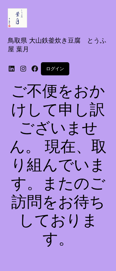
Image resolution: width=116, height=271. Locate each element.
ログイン (55, 68)
